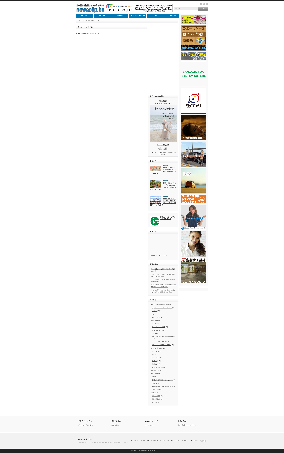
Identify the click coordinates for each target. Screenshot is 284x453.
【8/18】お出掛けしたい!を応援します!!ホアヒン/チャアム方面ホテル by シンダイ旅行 (163, 186)
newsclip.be (85, 439)
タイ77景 (154, 323)
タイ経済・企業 (156, 367)
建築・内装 (156, 389)
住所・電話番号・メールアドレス (187, 425)
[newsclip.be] (90, 12)
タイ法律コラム (155, 370)
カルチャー (173, 15)
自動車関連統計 (156, 399)
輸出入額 (154, 402)
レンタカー (155, 351)
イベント (154, 311)
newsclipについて (149, 425)
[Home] (79, 20)
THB (160, 255)
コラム (155, 15)
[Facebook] (204, 441)
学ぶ (153, 354)
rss (201, 4)
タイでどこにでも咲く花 (158, 327)
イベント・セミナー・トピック (138, 16)
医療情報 (154, 383)
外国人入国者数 (156, 395)
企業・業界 (102, 15)
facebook (207, 4)
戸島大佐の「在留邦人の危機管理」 (161, 345)
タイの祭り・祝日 (157, 330)
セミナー (154, 314)
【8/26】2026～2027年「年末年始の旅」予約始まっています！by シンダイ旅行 (163, 170)
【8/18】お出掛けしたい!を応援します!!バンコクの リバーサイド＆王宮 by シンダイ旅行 (163, 202)
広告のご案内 (115, 425)
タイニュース (85, 15)
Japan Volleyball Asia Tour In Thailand (162, 307)
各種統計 (119, 15)
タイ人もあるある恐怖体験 (159, 341)
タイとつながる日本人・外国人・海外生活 (163, 336)
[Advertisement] (163, 58)
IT (152, 376)
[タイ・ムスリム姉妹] (163, 142)
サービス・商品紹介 (156, 348)
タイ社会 (154, 364)
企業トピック (155, 317)
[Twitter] (201, 441)
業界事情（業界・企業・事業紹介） (161, 386)
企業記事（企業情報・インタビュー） (162, 380)
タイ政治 (154, 361)
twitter (204, 4)
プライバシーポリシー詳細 (85, 425)
